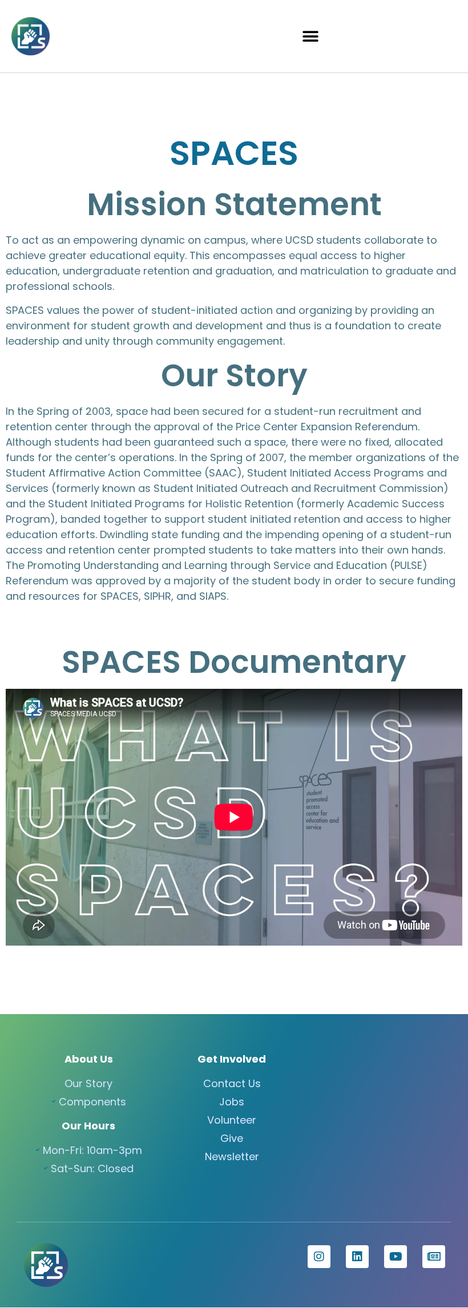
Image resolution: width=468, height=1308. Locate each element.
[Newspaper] (433, 1256)
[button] (310, 36)
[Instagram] (319, 1256)
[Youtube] (395, 1256)
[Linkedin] (357, 1256)
